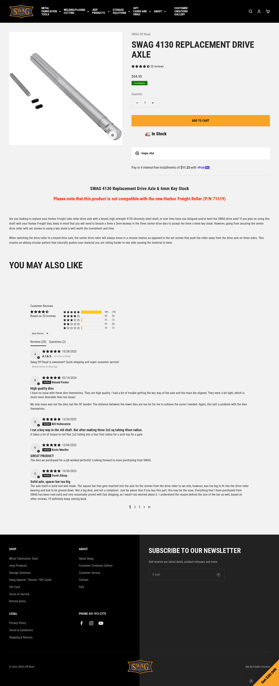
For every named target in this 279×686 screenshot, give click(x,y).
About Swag (86, 558)
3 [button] (139, 507)
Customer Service (89, 573)
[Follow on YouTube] (100, 623)
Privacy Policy (17, 623)
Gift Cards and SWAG (140, 11)
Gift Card (14, 587)
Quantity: (137, 94)
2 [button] (135, 507)
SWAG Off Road (141, 34)
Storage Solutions (119, 11)
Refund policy (17, 601)
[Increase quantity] (152, 102)
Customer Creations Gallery (181, 11)
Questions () (57, 342)
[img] (51, 351)
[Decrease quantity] (137, 102)
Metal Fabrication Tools (49, 11)
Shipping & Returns (20, 637)
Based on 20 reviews (43, 316)
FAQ (81, 587)
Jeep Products (98, 11)
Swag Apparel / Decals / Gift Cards (30, 580)
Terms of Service (19, 594)
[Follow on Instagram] (91, 623)
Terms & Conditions (21, 630)
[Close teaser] (251, 681)
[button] (141, 66)
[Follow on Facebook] (81, 623)
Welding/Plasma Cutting (74, 11)
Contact (83, 580)
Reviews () (38, 342)
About (158, 11)
